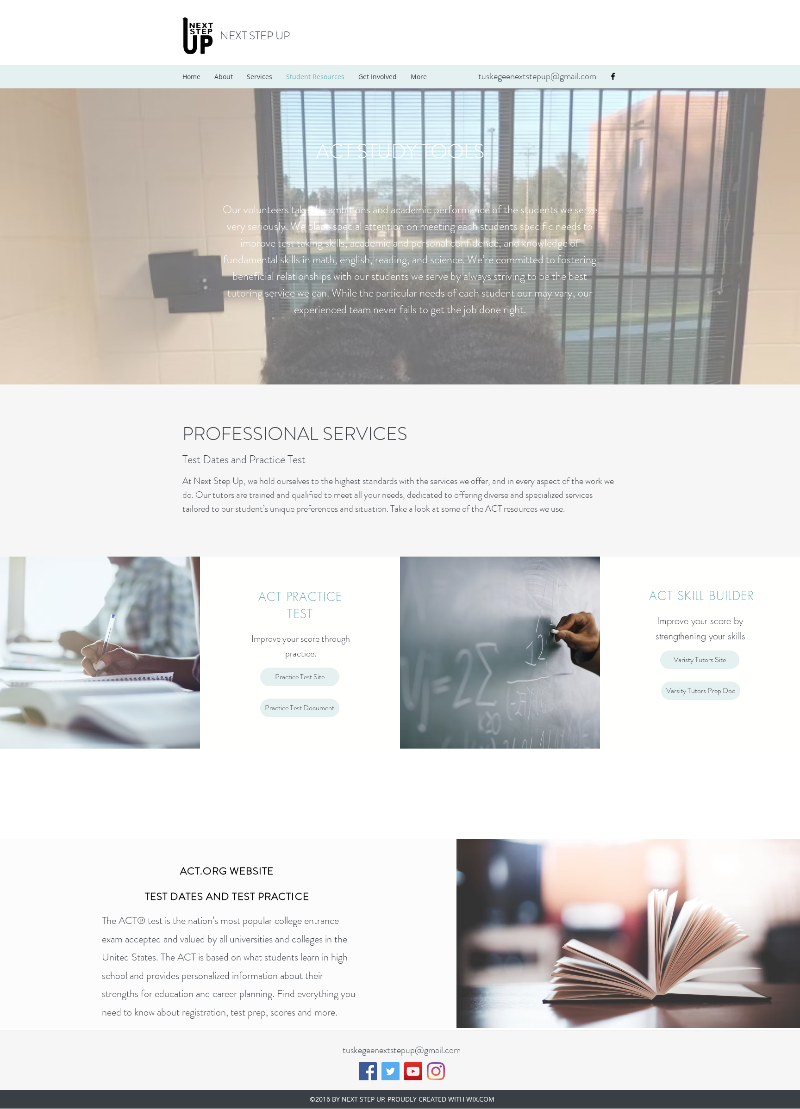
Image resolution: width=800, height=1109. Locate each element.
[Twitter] (390, 1071)
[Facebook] (368, 1071)
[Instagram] (436, 1071)
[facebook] (613, 76)
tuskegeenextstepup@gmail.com (537, 76)
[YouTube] (413, 1071)
